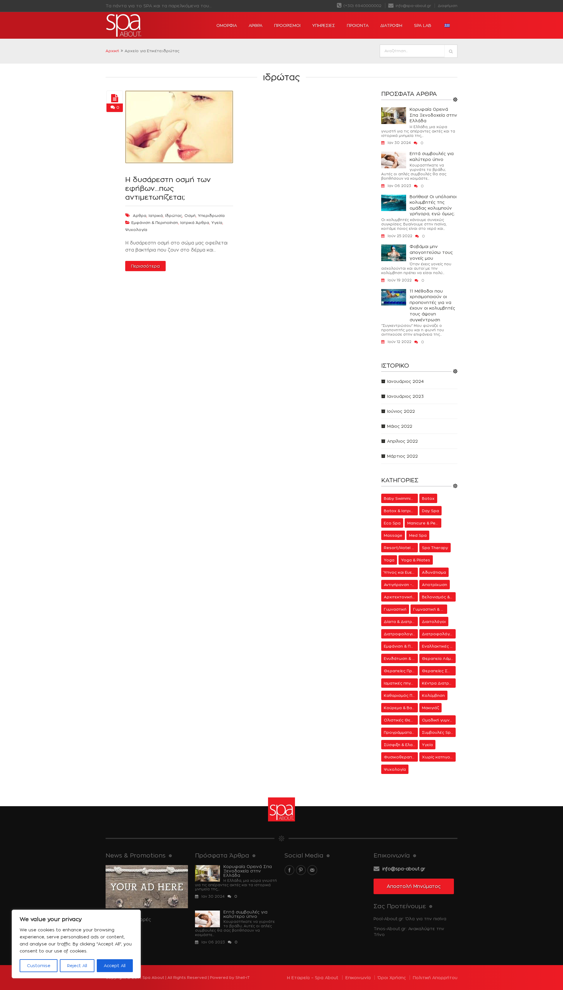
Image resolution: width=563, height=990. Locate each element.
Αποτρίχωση (434, 585)
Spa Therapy (435, 548)
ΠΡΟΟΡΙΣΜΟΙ (287, 25)
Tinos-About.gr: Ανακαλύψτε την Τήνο (409, 931)
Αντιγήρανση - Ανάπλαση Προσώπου (401, 585)
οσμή (190, 215)
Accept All (115, 965)
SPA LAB (422, 25)
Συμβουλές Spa (437, 732)
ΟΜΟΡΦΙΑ (226, 25)
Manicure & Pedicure (424, 523)
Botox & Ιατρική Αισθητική (401, 511)
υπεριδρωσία (211, 215)
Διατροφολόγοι (438, 634)
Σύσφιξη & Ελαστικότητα (401, 745)
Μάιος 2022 (399, 426)
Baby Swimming (400, 498)
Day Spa (430, 511)
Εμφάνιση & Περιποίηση (154, 222)
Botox (428, 498)
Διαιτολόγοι (434, 621)
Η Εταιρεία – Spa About (312, 977)
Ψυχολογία (136, 229)
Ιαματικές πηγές (400, 683)
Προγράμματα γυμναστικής (401, 732)
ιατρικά (156, 215)
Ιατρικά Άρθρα (194, 222)
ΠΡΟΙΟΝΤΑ (358, 25)
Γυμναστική (395, 609)
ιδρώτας (173, 215)
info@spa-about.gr (412, 6)
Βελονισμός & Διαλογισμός (439, 597)
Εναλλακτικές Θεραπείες (439, 646)
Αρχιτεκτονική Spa (401, 597)
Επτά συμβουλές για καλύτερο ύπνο (432, 156)
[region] (76, 944)
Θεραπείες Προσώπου (401, 671)
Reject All (77, 965)
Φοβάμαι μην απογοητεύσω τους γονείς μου (431, 252)
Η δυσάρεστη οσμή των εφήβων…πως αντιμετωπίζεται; (168, 188)
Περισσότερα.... (122, 929)
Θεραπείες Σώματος (439, 671)
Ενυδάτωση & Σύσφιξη (401, 658)
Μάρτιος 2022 (402, 456)
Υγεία (216, 222)
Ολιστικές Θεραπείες (401, 720)
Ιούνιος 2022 (401, 411)
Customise (38, 965)
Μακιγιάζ (430, 708)
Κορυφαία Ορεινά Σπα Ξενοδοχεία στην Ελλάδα (433, 115)
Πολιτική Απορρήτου (435, 977)
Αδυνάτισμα (434, 572)
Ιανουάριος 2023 (405, 396)
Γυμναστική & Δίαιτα (430, 609)
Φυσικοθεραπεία (401, 757)
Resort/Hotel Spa (401, 548)
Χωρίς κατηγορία (439, 757)
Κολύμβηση (433, 695)
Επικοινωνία (358, 977)
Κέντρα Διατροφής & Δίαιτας (439, 683)
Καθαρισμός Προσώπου (401, 695)
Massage (393, 535)
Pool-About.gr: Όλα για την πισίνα (410, 918)
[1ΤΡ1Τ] (114, 98)
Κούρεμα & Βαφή (401, 708)
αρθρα (139, 215)
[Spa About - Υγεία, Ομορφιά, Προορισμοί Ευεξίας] (141, 25)
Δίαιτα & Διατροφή (401, 621)
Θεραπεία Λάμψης (439, 658)
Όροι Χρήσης (392, 977)
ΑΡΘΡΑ (255, 25)
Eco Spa (392, 523)
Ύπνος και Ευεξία (401, 572)
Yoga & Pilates (415, 560)
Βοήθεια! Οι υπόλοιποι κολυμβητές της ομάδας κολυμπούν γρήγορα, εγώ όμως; (433, 205)
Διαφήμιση (447, 6)
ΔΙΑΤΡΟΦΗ (391, 25)
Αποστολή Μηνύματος (414, 886)
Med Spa (418, 535)
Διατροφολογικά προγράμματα (401, 634)
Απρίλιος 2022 (402, 441)
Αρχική (112, 51)
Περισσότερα (145, 266)
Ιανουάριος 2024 (405, 381)
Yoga (389, 560)
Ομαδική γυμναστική (439, 720)
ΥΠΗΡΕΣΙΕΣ (323, 25)
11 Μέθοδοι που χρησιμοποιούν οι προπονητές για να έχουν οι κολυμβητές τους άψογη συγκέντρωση (432, 305)
